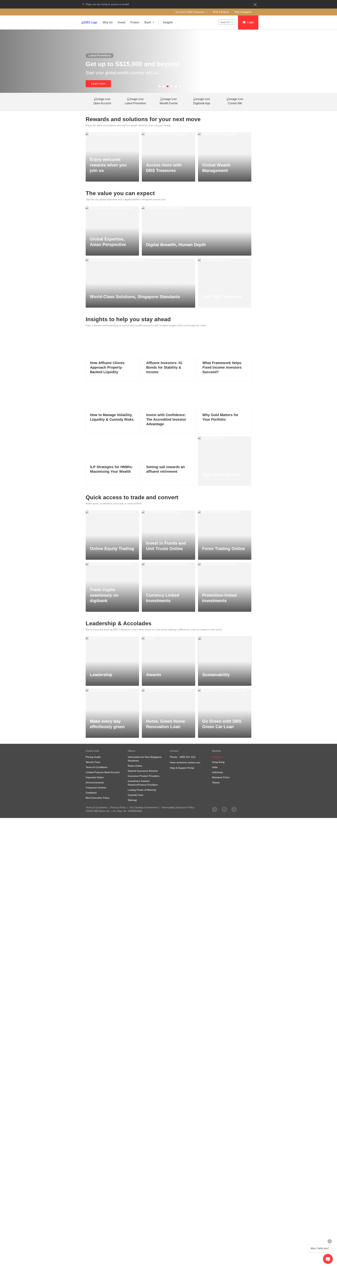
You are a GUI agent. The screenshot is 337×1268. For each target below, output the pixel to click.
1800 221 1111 (187, 757)
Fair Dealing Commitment (144, 807)
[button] (255, 4)
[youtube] (224, 809)
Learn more (98, 83)
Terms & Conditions (96, 807)
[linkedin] (234, 809)
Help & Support (242, 12)
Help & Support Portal (182, 767)
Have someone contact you (185, 762)
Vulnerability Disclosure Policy (177, 807)
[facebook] (214, 809)
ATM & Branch (221, 12)
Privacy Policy (118, 807)
